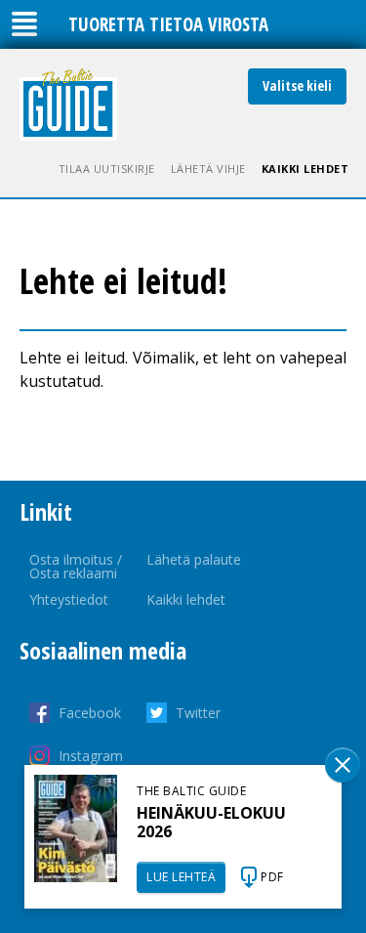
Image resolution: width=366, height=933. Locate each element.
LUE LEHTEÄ (181, 877)
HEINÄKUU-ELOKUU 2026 (211, 822)
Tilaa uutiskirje (107, 168)
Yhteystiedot (68, 599)
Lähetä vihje (208, 168)
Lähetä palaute (193, 559)
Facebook (90, 712)
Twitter (198, 712)
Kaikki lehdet (305, 168)
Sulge (342, 765)
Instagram (91, 755)
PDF (272, 877)
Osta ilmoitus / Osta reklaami (75, 566)
